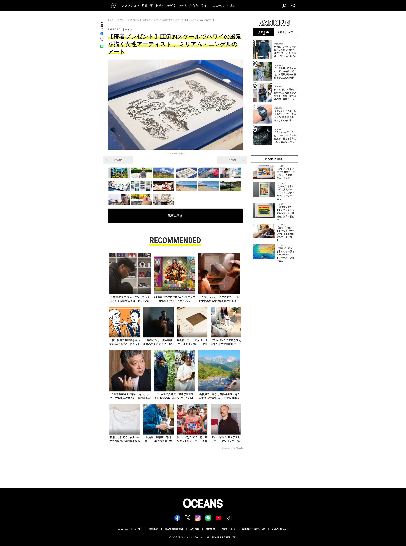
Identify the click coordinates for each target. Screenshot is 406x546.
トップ (110, 20)
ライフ (120, 20)
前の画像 (118, 160)
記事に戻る (175, 215)
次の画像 (232, 160)
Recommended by (229, 448)
